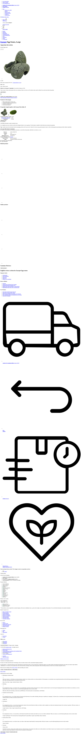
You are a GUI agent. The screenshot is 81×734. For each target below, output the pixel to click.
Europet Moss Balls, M (5, 117)
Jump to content (5, 2)
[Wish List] (3, 26)
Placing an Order (6, 612)
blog (3, 631)
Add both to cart (3, 120)
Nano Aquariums (6, 276)
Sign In (4, 622)
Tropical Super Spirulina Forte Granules (10, 284)
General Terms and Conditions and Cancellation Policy (12, 651)
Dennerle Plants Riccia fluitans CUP (9, 285)
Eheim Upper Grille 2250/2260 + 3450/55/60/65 (11, 286)
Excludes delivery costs (17, 82)
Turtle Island (5, 632)
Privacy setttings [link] (5, 653)
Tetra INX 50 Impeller (6, 295)
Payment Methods (6, 613)
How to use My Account (7, 611)
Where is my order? (8, 10)
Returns (6, 11)
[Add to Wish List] (0, 93)
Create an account (6, 24)
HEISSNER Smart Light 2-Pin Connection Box (11, 287)
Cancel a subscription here (7, 654)
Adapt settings (15, 669)
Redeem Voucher (6, 626)
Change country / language (13, 645)
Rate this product (3, 268)
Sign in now (5, 20)
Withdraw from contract (4, 658)
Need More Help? (6, 617)
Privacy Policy (5, 650)
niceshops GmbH (8, 647)
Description (3, 121)
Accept (2, 669)
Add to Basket (3, 92)
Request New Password (7, 624)
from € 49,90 (11, 5)
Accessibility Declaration (7, 652)
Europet (3, 42)
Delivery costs (7, 12)
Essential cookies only (7, 669)
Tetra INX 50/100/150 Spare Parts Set (9, 291)
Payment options (8, 13)
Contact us (7, 14)
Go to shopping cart (6, 3)
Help (3, 9)
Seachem (4, 283)
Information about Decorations (6, 140)
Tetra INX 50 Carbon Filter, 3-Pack (9, 292)
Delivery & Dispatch (6, 614)
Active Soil (5, 277)
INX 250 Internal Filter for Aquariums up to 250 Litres (12, 294)
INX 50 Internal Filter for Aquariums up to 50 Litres (12, 293)
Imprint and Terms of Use (7, 649)
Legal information (4, 141)
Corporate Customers (6, 618)
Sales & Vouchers (6, 616)
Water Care (5, 278)
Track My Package (6, 625)
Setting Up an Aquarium (7, 279)
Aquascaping (5, 275)
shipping (6, 7)
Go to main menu (6, 1)
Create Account (5, 623)
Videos (4, 630)
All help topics (7, 15)
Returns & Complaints (6, 615)
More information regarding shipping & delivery (8, 97)
